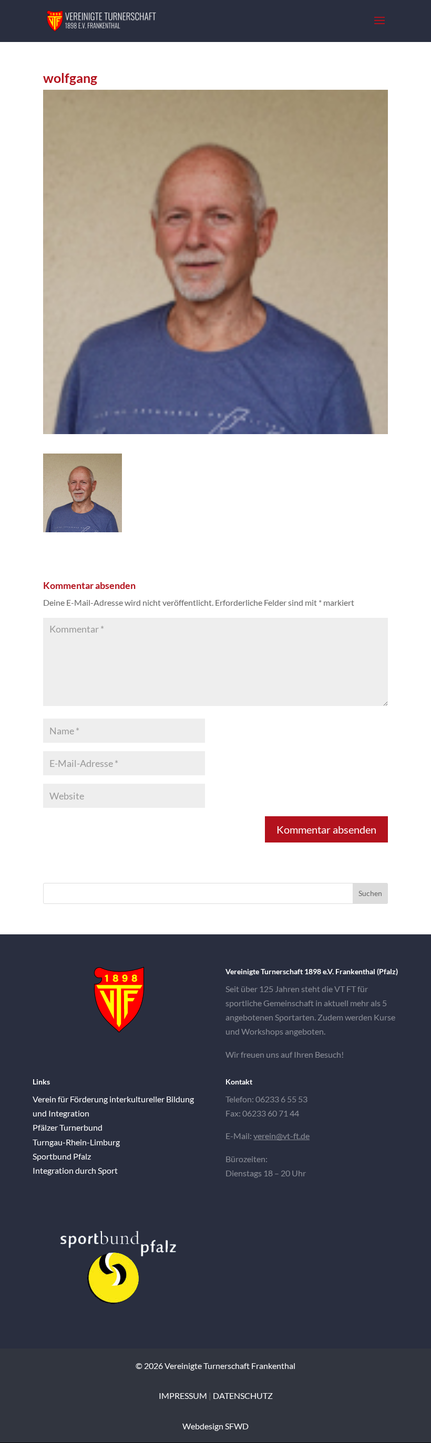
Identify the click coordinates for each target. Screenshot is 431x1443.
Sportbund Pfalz (62, 1156)
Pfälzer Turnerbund (67, 1127)
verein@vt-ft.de (281, 1136)
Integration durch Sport (75, 1170)
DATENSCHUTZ (243, 1395)
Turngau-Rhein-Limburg (76, 1142)
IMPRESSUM (183, 1395)
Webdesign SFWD (215, 1426)
